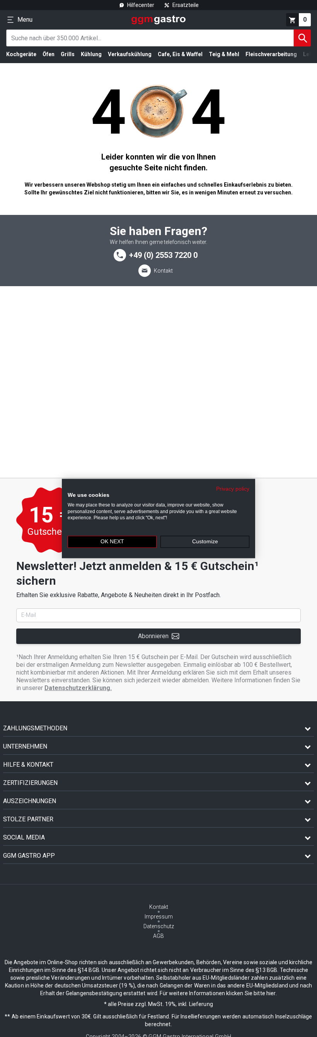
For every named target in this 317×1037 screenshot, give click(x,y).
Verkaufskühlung (130, 54)
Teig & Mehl (224, 54)
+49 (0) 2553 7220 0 (163, 255)
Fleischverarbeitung (271, 54)
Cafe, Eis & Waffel (180, 54)
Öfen (49, 54)
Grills (68, 54)
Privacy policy (232, 489)
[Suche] (302, 37)
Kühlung (91, 54)
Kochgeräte (21, 54)
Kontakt (163, 271)
